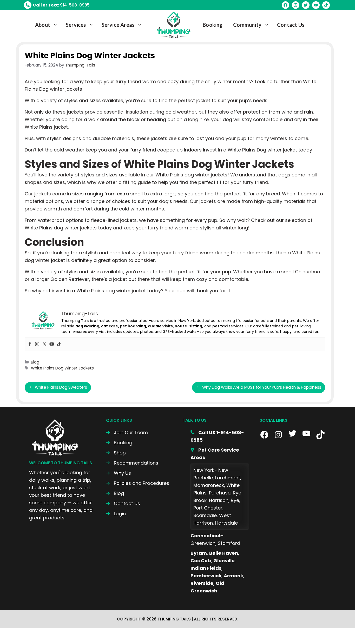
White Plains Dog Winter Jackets (62, 368)
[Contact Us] (123, 503)
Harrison (218, 500)
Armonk (233, 575)
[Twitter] (44, 344)
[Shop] (116, 453)
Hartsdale (226, 523)
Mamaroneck (208, 485)
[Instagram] (37, 344)
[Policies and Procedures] (137, 483)
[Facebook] (30, 344)
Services (76, 25)
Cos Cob (200, 560)
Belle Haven (223, 553)
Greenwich (202, 543)
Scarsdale (205, 515)
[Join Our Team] (127, 432)
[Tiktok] (59, 344)
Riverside (201, 583)
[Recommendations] (132, 463)
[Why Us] (118, 473)
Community (247, 25)
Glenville (224, 560)
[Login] (116, 513)
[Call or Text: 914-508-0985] (57, 5)
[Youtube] (51, 344)
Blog (35, 362)
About (42, 25)
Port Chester (207, 508)
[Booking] (119, 442)
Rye (235, 500)
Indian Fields (205, 568)
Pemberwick (205, 575)
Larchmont (227, 477)
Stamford (229, 543)
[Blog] (115, 493)
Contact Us (290, 25)
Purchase (220, 493)
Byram (198, 553)
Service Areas (118, 25)
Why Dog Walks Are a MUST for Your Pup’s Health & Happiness (261, 387)
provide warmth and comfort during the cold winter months (94, 209)
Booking (212, 25)
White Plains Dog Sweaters (61, 387)
